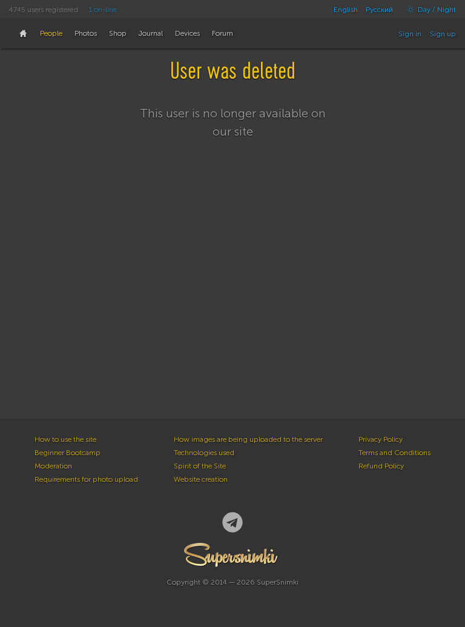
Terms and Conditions (394, 452)
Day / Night (436, 9)
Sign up (443, 34)
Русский (379, 9)
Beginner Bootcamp (68, 452)
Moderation (53, 466)
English (346, 9)
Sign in (409, 34)
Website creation (201, 479)
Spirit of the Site (200, 466)
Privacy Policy (380, 439)
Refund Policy (381, 466)
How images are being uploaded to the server (248, 439)
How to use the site (65, 439)
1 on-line (103, 9)
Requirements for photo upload (86, 479)
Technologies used (204, 452)
